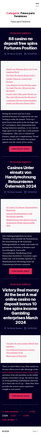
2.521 (13, 415)
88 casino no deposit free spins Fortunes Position (20, 43)
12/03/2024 (32, 54)
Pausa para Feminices (20, 33)
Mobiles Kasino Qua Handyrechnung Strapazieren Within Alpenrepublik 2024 (21, 223)
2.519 (32, 411)
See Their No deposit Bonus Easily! (20, 75)
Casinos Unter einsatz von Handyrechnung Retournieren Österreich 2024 (20, 177)
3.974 (26, 415)
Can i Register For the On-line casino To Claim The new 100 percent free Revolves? (21, 88)
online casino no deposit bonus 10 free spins (20, 372)
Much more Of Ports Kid (16, 356)
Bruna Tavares (16, 54)
